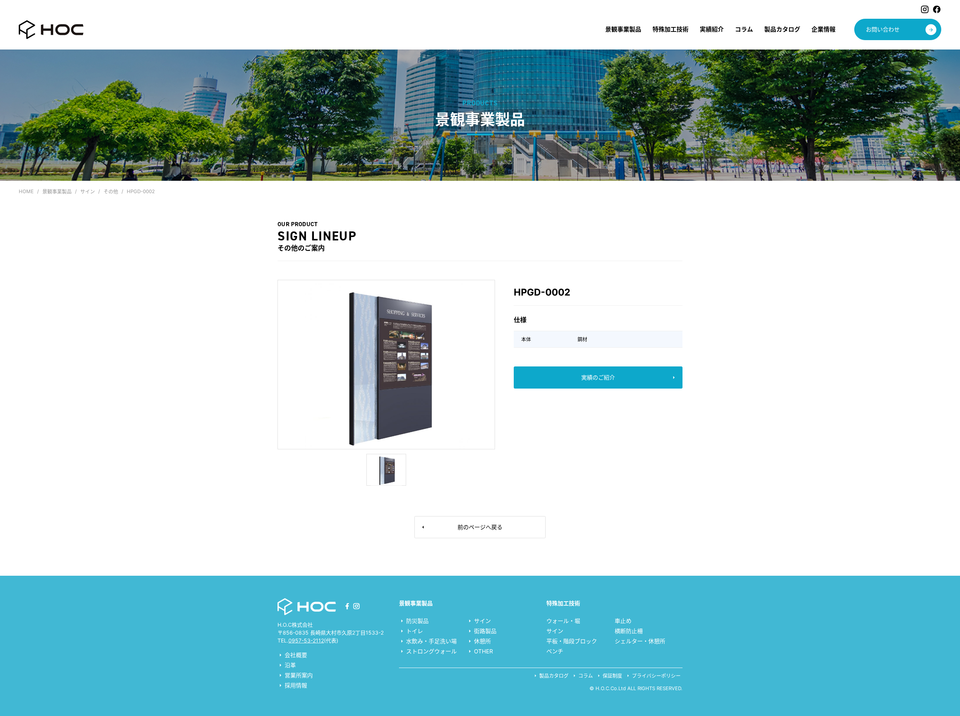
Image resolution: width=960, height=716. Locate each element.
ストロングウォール (431, 651)
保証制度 (611, 675)
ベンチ (554, 651)
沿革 (289, 665)
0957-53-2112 (306, 640)
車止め (623, 620)
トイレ (414, 631)
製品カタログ (553, 675)
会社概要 (295, 655)
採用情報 (295, 685)
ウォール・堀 (563, 620)
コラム (585, 675)
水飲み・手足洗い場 (431, 641)
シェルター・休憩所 (640, 641)
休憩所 (481, 641)
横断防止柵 (629, 631)
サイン (481, 620)
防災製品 (417, 620)
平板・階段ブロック (571, 641)
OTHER (482, 651)
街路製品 (484, 631)
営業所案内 (298, 675)
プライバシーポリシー (655, 675)
